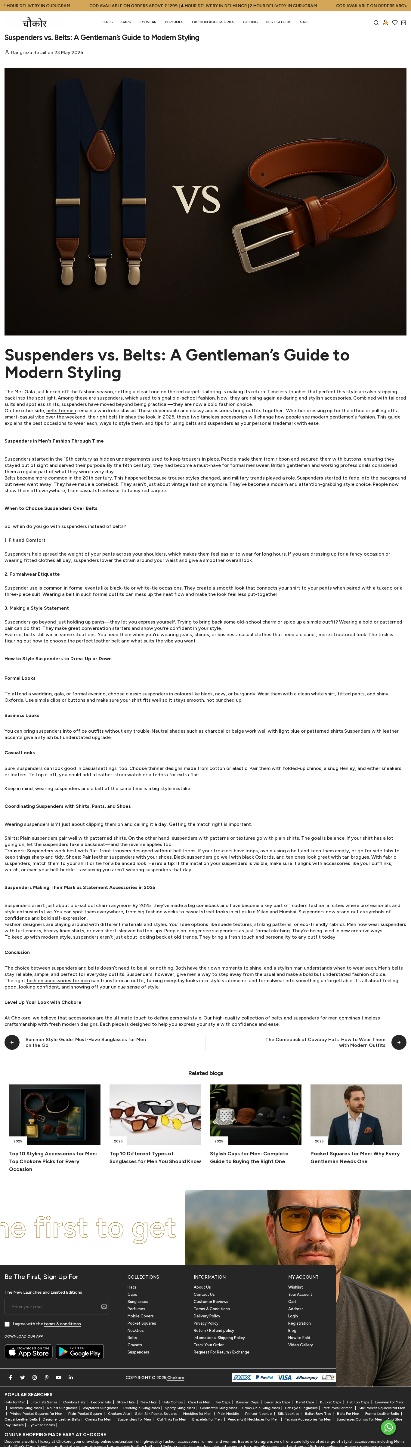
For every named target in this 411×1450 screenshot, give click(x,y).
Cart (292, 1301)
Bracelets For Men (207, 1419)
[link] (54, 1114)
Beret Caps (305, 1402)
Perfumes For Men (338, 1408)
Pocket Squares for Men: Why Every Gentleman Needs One (355, 1157)
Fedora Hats (101, 1402)
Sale (304, 22)
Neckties (136, 1330)
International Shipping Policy (219, 1337)
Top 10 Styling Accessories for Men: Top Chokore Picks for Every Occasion (53, 1161)
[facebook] (11, 1378)
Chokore (175, 1377)
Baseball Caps (247, 1402)
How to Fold (299, 1337)
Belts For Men (348, 1414)
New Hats (149, 1402)
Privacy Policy (206, 1323)
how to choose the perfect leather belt (76, 641)
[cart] (403, 22)
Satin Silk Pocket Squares (156, 1414)
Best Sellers (279, 22)
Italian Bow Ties (318, 1414)
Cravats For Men (98, 1419)
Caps (126, 22)
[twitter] (23, 1378)
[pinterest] (47, 1378)
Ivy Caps (223, 1402)
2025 (18, 1141)
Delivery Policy (207, 1316)
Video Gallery (300, 1345)
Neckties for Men (197, 1414)
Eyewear (148, 22)
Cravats (135, 1345)
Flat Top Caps (358, 1402)
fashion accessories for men (58, 980)
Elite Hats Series (44, 1402)
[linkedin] (71, 1378)
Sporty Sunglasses (180, 1408)
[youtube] (59, 1378)
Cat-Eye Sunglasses (301, 1408)
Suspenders (357, 731)
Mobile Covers (141, 1316)
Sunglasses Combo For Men (359, 1419)
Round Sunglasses (62, 1408)
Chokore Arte (119, 1414)
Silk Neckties (289, 1414)
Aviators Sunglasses (26, 1408)
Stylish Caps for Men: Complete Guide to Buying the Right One (249, 1157)
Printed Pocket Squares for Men (36, 1414)
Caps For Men (199, 1402)
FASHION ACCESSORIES (213, 22)
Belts (132, 1337)
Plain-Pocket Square (85, 1414)
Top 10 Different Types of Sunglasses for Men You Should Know (155, 1157)
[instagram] (35, 1378)
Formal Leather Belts (382, 1414)
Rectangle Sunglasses (141, 1408)
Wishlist (295, 1287)
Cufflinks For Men (172, 1419)
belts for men (61, 410)
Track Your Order (209, 1345)
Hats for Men (15, 1402)
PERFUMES (174, 22)
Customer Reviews (211, 1301)
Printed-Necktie (259, 1414)
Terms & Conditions (212, 1309)
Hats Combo (172, 1402)
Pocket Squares (142, 1323)
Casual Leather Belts (21, 1419)
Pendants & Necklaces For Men (254, 1419)
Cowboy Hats (74, 1402)
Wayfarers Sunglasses (100, 1408)
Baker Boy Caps (277, 1402)
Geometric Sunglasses (218, 1408)
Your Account (300, 1294)
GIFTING (250, 22)
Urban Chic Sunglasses (261, 1408)
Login (293, 1316)
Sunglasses (138, 1301)
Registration (299, 1323)
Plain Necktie (229, 1414)
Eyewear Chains (42, 1425)
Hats (108, 22)
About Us (202, 1287)
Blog (292, 1330)
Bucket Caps (331, 1402)
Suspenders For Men (134, 1419)
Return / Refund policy (214, 1330)
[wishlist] (395, 22)
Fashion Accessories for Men (308, 1419)
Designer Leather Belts (61, 1419)
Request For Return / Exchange (221, 1352)
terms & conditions (62, 1323)
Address (296, 1309)
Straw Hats (126, 1402)
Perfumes (136, 1309)
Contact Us (204, 1294)
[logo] (35, 22)
